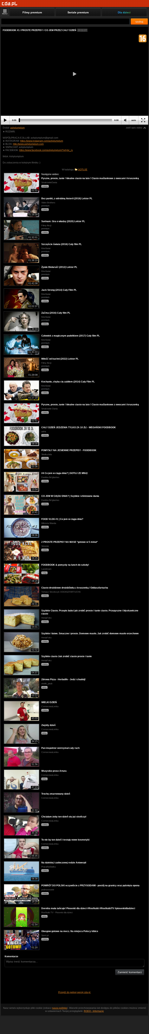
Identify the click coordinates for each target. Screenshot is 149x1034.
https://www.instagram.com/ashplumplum (41, 141)
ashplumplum (17, 127)
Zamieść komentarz (130, 972)
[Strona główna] (9, 3)
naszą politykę (59, 1008)
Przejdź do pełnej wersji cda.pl (74, 992)
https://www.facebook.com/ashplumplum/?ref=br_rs (46, 150)
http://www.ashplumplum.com (28, 144)
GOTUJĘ (82, 169)
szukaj (139, 21)
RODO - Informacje (94, 1011)
